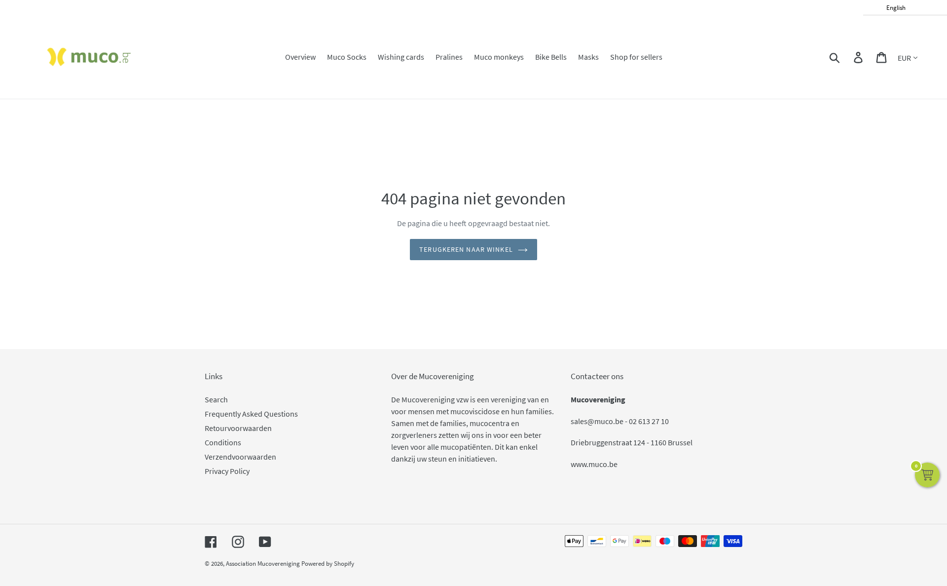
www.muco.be (594, 464)
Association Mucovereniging (263, 563)
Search (216, 399)
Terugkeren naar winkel (466, 249)
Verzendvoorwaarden (240, 457)
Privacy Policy (227, 471)
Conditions (223, 442)
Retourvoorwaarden (238, 428)
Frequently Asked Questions (251, 414)
